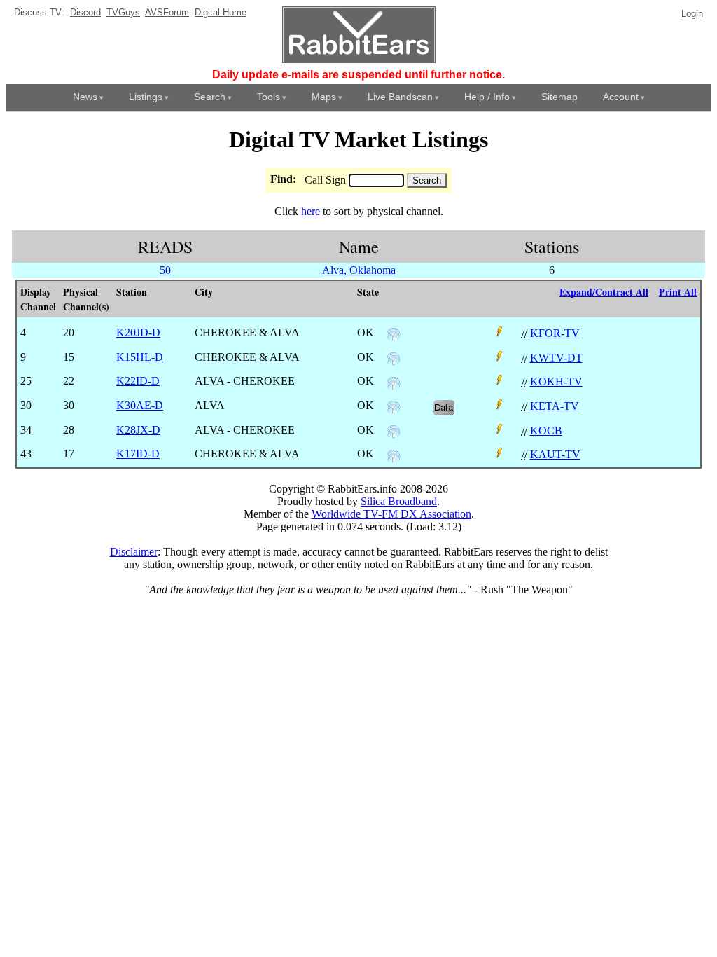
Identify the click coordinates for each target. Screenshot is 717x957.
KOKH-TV (556, 381)
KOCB (546, 430)
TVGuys (123, 12)
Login (692, 13)
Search (209, 96)
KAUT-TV (555, 454)
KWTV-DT (556, 358)
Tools (268, 96)
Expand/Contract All (603, 291)
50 (165, 270)
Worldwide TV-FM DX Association (391, 514)
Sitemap (559, 96)
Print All (678, 291)
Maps (324, 96)
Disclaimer (134, 552)
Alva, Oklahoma (359, 270)
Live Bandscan (400, 96)
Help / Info (487, 96)
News (85, 96)
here (310, 211)
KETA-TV (554, 406)
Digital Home (220, 12)
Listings (145, 96)
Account (621, 96)
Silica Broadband (399, 501)
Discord (85, 12)
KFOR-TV (555, 333)
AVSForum (167, 12)
